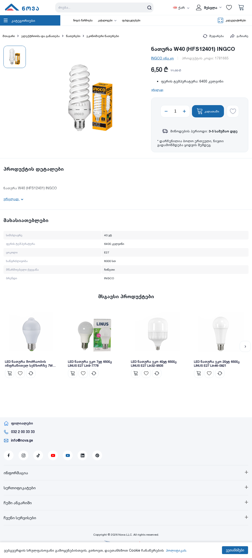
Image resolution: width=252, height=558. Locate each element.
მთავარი (8, 36)
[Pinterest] (97, 455)
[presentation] (6, 346)
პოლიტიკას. (176, 550)
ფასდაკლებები (131, 20)
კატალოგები (105, 20)
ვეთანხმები (235, 550)
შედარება (216, 36)
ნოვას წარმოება (83, 20)
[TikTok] (38, 455)
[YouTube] (53, 455)
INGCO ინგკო (162, 58)
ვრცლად (157, 90)
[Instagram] (23, 455)
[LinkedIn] (82, 455)
